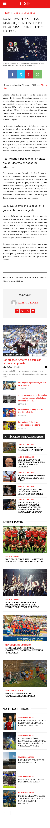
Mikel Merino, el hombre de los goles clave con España (32, 478)
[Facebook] (12, 74)
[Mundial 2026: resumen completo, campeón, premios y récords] (25, 628)
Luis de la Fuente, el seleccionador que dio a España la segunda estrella (31, 463)
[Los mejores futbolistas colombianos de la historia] (9, 425)
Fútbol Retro (11, 556)
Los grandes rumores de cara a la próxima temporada (22, 361)
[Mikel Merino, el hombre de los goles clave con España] (9, 476)
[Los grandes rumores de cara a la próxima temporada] (25, 340)
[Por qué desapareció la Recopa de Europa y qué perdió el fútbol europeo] (25, 582)
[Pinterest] (29, 74)
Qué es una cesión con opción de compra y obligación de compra (30, 491)
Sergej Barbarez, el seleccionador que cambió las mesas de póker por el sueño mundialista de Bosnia (30, 507)
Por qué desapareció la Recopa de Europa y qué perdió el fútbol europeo (22, 604)
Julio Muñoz (7, 367)
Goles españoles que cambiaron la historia (20, 694)
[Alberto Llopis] (14, 302)
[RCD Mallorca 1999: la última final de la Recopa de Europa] (25, 539)
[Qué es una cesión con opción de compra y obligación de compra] (9, 490)
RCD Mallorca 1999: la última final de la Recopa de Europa (24, 560)
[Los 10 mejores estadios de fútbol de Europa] (9, 779)
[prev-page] (4, 813)
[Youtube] (33, 311)
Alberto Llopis (28, 302)
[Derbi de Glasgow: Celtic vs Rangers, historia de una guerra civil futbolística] (9, 798)
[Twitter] (21, 74)
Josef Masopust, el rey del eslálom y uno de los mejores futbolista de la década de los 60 (32, 398)
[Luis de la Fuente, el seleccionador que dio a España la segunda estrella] (9, 461)
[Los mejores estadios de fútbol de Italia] (9, 760)
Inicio (6, 13)
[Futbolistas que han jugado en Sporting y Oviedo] (9, 412)
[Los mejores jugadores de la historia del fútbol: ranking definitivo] (9, 721)
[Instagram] (22, 311)
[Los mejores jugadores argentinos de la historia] (9, 385)
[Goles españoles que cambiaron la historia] (9, 447)
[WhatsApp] (37, 74)
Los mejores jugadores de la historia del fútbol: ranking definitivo (32, 722)
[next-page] (9, 813)
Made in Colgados (24, 13)
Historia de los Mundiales (18, 645)
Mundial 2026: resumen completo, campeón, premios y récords (24, 650)
